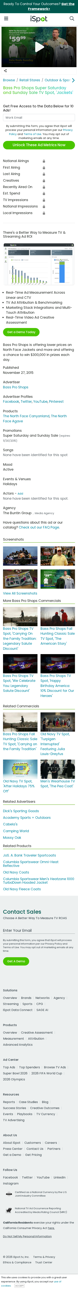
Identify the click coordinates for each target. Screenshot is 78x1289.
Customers (32, 1143)
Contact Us (35, 1149)
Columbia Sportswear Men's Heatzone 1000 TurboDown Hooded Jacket (38, 881)
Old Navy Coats (16, 872)
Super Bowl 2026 (15, 1073)
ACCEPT (19, 1285)
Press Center (13, 1149)
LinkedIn (60, 1177)
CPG (39, 1004)
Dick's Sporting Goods (21, 811)
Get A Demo (16, 961)
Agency (59, 998)
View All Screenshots (20, 593)
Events (8, 1114)
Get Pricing (33, 1155)
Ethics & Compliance (17, 1262)
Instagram (11, 1183)
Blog (45, 1102)
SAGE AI (42, 1010)
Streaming (11, 1004)
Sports (27, 1004)
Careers (51, 1143)
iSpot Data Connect (18, 1010)
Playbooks (24, 1114)
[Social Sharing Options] (5, 71)
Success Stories (14, 1108)
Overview (10, 998)
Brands (26, 998)
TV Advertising (13, 1120)
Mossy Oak (12, 837)
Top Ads (9, 1067)
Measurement (13, 1038)
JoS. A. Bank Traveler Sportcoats (29, 855)
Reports (9, 1102)
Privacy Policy (53, 943)
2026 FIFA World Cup (46, 1073)
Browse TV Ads (55, 1067)
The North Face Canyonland (26, 416)
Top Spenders (29, 1067)
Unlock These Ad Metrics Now (39, 144)
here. (51, 1228)
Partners (53, 1149)
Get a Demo (12, 1155)
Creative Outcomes (44, 1108)
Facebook (11, 401)
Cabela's (10, 824)
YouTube (40, 401)
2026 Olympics (14, 1079)
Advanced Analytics (18, 1044)
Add (20, 493)
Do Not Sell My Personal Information (27, 1236)
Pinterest (56, 401)
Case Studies (28, 1102)
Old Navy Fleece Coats (22, 889)
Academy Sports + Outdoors (27, 817)
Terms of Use (32, 134)
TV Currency (45, 1114)
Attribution (36, 1038)
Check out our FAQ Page (39, 527)
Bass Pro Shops (15, 387)
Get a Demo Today (21, 332)
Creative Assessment (37, 1032)
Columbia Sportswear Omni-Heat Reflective (30, 864)
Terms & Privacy (44, 1257)
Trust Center (43, 1262)
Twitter (26, 401)
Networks (42, 998)
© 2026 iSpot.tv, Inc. (16, 1257)
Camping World (16, 831)
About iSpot (11, 1143)
